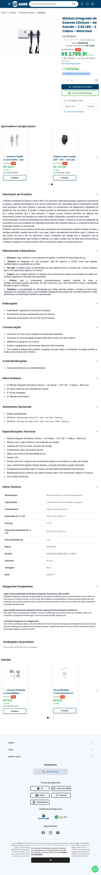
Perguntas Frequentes (18, 586)
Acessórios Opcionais (17, 407)
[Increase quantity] (72, 80)
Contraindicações (15, 361)
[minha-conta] (82, 4)
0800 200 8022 (52, 772)
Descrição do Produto (17, 194)
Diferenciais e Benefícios (19, 251)
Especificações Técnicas (19, 431)
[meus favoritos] (87, 4)
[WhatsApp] (95, 869)
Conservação (12, 327)
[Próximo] (96, 157)
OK (50, 860)
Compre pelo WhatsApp (82, 93)
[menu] (9, 4)
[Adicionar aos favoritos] (25, 133)
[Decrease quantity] (63, 80)
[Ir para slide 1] (49, 184)
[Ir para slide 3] (53, 718)
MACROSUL (83, 43)
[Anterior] (4, 157)
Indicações (10, 303)
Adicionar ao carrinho (82, 87)
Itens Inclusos (12, 378)
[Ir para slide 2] (52, 184)
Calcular (90, 106)
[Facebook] (43, 833)
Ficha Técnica (12, 487)
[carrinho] (92, 4)
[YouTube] (58, 833)
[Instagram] (50, 833)
